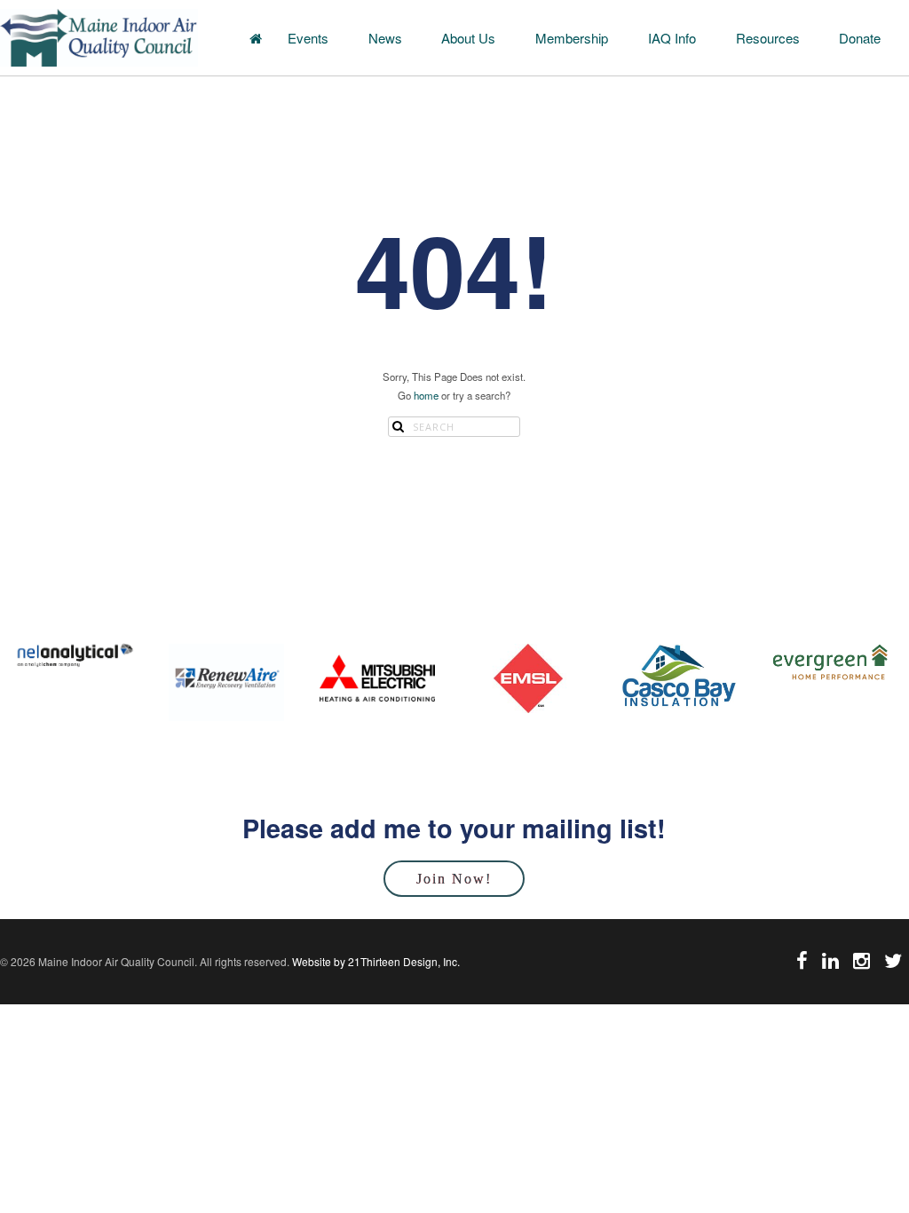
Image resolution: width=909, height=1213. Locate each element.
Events (308, 37)
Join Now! (454, 878)
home (426, 395)
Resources (768, 37)
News (385, 37)
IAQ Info (672, 37)
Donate (860, 37)
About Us (468, 37)
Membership (571, 37)
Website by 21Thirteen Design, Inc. (374, 961)
